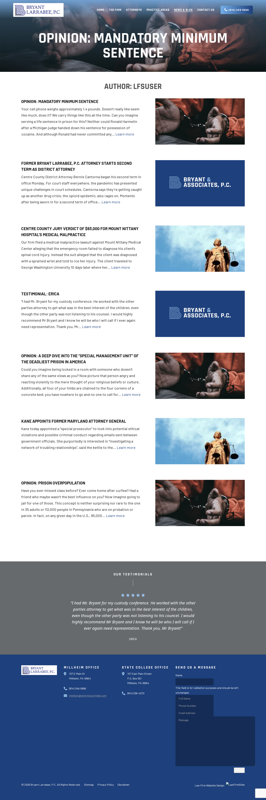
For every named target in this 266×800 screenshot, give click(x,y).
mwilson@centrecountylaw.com (87, 695)
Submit (239, 770)
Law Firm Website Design (209, 785)
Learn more (124, 134)
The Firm (115, 10)
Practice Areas (158, 10)
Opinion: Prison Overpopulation (53, 482)
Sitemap (89, 784)
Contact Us (205, 10)
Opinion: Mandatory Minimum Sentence (59, 101)
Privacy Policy (105, 784)
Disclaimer (123, 784)
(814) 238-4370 (135, 693)
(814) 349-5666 (239, 10)
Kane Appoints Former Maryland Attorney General (73, 421)
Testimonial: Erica (40, 293)
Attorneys (134, 10)
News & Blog (183, 10)
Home (100, 10)
